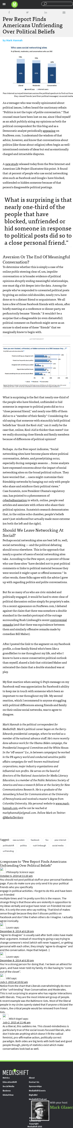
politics (23, 845)
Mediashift (14, 4)
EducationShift (10, 1082)
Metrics (6, 1077)
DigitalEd (33, 1094)
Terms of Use (35, 1120)
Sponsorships (35, 1086)
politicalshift (8, 845)
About (32, 1077)
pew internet (60, 840)
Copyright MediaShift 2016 (34, 1125)
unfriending (8, 851)
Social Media (8, 1086)
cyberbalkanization (15, 500)
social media (57, 845)
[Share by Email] (64, 12)
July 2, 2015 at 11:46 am (16, 1022)
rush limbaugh (39, 845)
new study (11, 163)
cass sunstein (19, 840)
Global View (8, 1094)
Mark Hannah (14, 40)
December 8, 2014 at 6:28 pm (17, 931)
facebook (35, 840)
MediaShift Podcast (38, 1099)
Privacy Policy (35, 1118)
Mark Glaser (61, 1106)
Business (7, 1090)
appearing (49, 130)
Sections (4, 4)
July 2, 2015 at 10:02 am (14, 982)
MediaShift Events (37, 1090)
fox (47, 840)
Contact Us (34, 1082)
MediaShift (16, 1072)
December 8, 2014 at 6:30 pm (17, 960)
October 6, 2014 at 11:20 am (16, 876)
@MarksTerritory (13, 817)
